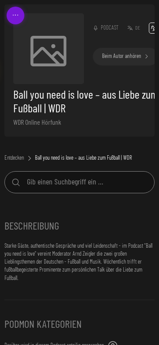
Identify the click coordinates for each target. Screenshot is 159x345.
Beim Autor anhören (121, 56)
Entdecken (14, 158)
